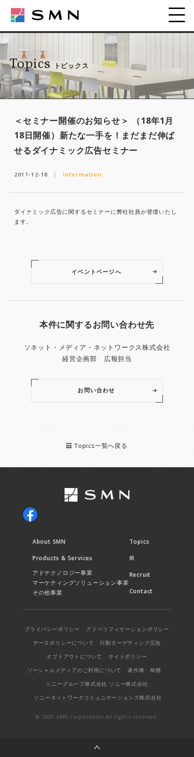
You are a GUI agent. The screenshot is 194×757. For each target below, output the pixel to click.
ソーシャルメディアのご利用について (74, 669)
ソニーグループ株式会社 (76, 683)
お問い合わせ (96, 390)
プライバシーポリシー (52, 628)
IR (132, 558)
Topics (139, 542)
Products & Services (62, 558)
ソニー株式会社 (128, 683)
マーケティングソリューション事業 (80, 583)
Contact (141, 591)
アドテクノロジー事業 (62, 573)
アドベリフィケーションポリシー (128, 628)
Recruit (140, 575)
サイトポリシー (127, 656)
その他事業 (47, 593)
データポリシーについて (63, 642)
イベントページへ (96, 272)
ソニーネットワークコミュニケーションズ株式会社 (98, 697)
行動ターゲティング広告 (130, 642)
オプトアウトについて (74, 656)
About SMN (49, 542)
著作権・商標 (144, 669)
